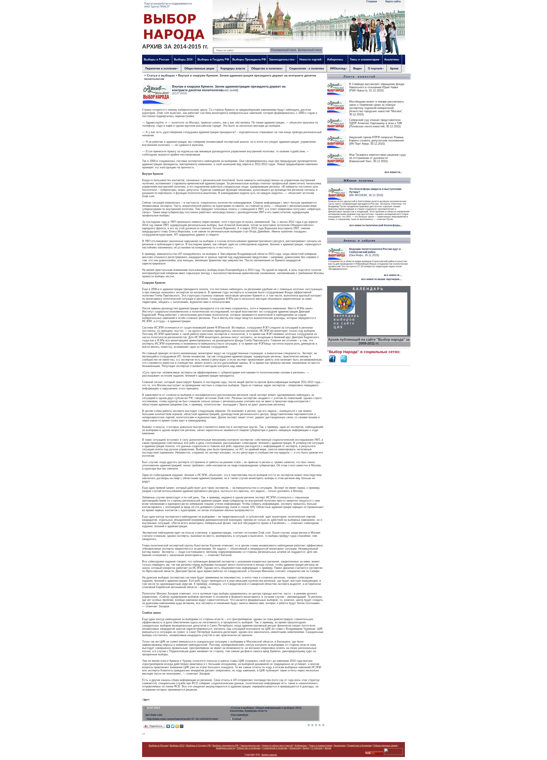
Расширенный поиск (283, 49)
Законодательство (250, 745)
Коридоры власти (233, 68)
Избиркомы (301, 745)
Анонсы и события (359, 240)
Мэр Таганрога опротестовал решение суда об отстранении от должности (377, 156)
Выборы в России (158, 745)
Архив (394, 68)
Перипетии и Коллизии (359, 745)
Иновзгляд (295, 748)
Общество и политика (248, 748)
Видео (357, 68)
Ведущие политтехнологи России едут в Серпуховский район (375, 251)
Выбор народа (269, 754)
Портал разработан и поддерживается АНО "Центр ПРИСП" (168, 5)
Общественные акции (199, 68)
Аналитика (339, 745)
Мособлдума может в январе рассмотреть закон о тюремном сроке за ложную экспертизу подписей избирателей (376, 105)
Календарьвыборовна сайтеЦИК (347, 321)
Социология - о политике (306, 68)
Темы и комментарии (320, 745)
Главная (371, 1)
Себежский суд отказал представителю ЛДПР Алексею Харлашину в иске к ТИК (375, 121)
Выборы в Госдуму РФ (213, 59)
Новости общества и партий (277, 745)
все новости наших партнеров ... (381, 279)
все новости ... (393, 275)
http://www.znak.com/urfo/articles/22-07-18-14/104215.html (182, 718)
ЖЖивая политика (358, 180)
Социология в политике (275, 748)
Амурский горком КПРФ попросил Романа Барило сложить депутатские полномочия (376, 139)
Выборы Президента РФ (249, 59)
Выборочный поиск (309, 49)
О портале (317, 748)
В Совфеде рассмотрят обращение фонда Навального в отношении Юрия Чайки (376, 85)
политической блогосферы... (383, 225)
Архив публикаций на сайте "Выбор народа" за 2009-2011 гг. (369, 341)
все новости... (393, 172)
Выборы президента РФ (225, 745)
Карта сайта (393, 1)
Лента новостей (360, 76)
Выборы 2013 (177, 745)
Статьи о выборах (161, 75)
